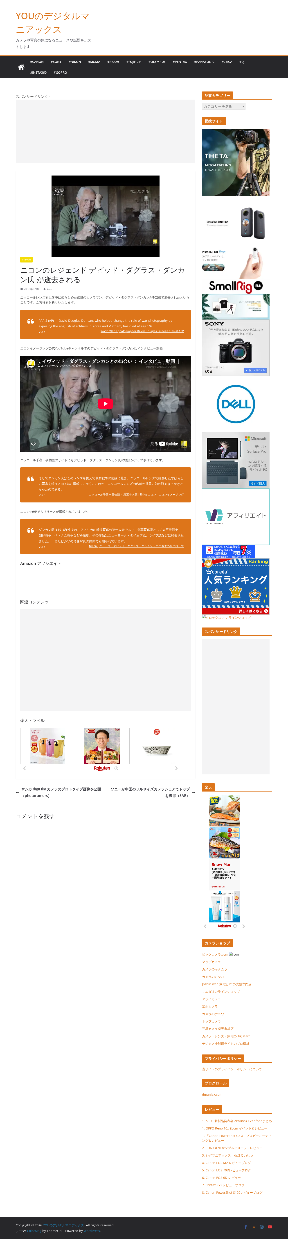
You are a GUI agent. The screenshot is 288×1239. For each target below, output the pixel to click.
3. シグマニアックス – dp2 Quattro (227, 1155)
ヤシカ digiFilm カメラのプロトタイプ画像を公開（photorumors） (61, 792)
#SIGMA (94, 61)
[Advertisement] (105, 131)
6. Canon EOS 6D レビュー (221, 1177)
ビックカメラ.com (215, 954)
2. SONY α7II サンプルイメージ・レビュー (232, 1148)
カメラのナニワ (213, 1014)
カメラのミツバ (213, 976)
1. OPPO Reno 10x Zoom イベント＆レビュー (234, 1128)
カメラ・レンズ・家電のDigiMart (226, 1036)
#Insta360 (38, 72)
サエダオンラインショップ (221, 991)
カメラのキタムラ (214, 969)
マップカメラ (211, 962)
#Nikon (75, 61)
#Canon (37, 61)
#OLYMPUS (157, 61)
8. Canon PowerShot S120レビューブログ (232, 1192)
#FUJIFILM (133, 61)
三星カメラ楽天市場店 (218, 1029)
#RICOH (113, 61)
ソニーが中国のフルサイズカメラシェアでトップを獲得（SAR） (150, 792)
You (49, 289)
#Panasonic (204, 61)
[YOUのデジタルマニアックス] (21, 67)
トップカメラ (213, 1021)
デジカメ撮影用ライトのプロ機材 (225, 1043)
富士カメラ (210, 1006)
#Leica (227, 61)
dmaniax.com (212, 1094)
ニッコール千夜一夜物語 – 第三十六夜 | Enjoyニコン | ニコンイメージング (136, 494)
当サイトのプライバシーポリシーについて (232, 1069)
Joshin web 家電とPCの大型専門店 (227, 984)
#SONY (56, 61)
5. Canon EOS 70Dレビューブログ (226, 1170)
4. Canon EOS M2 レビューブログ (226, 1163)
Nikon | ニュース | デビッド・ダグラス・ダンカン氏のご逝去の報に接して (136, 546)
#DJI (242, 61)
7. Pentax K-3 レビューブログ (223, 1185)
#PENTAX (180, 61)
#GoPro (60, 72)
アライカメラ (211, 999)
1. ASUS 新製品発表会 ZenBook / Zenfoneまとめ (237, 1121)
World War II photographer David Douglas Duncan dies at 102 (142, 331)
